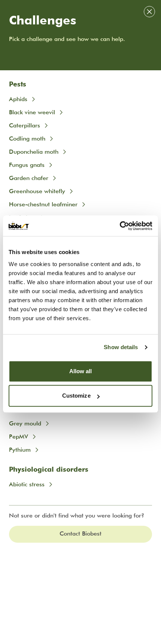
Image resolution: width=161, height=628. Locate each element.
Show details (121, 347)
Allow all (80, 371)
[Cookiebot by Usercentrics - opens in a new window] (119, 226)
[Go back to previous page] (149, 11)
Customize (76, 395)
